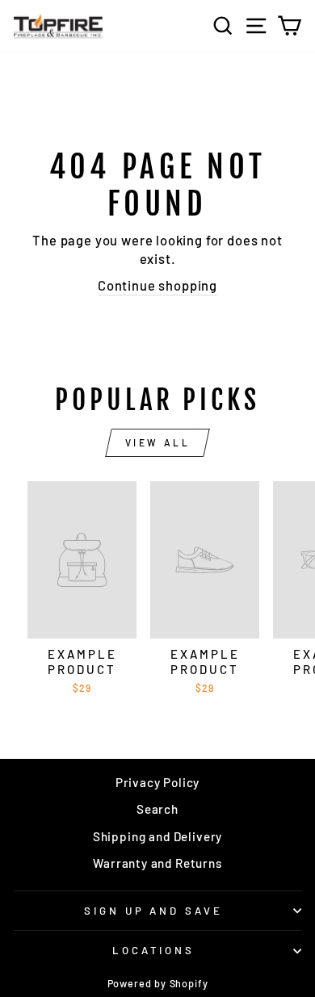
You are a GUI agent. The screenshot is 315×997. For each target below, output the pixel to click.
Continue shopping (157, 285)
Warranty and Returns (157, 863)
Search (157, 809)
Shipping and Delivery (157, 836)
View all (158, 442)
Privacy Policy (158, 782)
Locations (153, 950)
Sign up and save (154, 910)
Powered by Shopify (157, 983)
